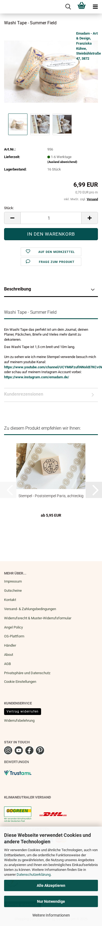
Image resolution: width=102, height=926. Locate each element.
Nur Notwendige (51, 901)
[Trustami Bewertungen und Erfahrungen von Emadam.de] (17, 772)
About (8, 655)
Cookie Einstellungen (20, 682)
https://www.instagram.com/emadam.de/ (36, 377)
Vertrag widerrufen (23, 711)
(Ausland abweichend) (62, 162)
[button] (12, 218)
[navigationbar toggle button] (95, 7)
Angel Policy (13, 627)
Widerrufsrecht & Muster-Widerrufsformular (37, 618)
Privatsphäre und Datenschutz (27, 673)
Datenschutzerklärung (34, 874)
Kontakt (10, 600)
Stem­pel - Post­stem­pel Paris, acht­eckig (51, 496)
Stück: (9, 208)
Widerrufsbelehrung (19, 720)
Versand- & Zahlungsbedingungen (30, 609)
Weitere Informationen (51, 915)
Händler (10, 645)
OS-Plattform (14, 636)
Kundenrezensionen (23, 394)
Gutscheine (13, 591)
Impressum (13, 581)
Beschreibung (17, 289)
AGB (7, 664)
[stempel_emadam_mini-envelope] (51, 71)
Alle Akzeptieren (51, 885)
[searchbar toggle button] (68, 7)
